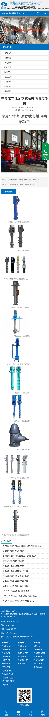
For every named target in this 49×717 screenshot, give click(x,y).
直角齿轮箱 (22, 664)
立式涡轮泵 (6, 657)
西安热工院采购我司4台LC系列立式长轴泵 (23, 180)
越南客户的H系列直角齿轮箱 (13, 561)
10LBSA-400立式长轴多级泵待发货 (16, 591)
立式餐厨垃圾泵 (7, 678)
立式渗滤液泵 (39, 660)
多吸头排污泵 (23, 653)
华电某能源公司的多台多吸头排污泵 (16, 576)
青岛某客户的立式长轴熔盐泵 (13, 551)
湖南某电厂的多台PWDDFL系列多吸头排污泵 (20, 556)
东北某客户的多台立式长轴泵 (13, 566)
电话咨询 (45, 156)
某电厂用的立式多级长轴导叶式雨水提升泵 (18, 601)
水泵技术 (37, 643)
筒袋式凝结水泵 (7, 674)
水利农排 (8, 63)
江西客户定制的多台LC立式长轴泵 (15, 586)
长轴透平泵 (6, 664)
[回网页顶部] (45, 146)
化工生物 (8, 77)
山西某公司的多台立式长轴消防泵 (15, 581)
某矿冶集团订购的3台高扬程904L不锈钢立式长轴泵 (22, 546)
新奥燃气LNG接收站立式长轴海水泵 (21, 184)
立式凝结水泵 (23, 660)
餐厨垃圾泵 (22, 657)
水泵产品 (5, 643)
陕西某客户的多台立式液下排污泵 (15, 571)
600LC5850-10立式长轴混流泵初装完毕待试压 (20, 596)
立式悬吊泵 (6, 650)
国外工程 (8, 72)
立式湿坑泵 (6, 653)
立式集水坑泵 (7, 671)
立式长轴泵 (6, 646)
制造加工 (8, 86)
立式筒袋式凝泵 (39, 653)
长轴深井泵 (6, 660)
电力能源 (8, 58)
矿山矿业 (8, 67)
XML (14, 616)
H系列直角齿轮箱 (8, 681)
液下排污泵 (6, 667)
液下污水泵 (22, 650)
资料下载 (37, 646)
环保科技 (8, 91)
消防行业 (8, 82)
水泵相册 (21, 643)
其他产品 (5, 685)
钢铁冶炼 (8, 53)
